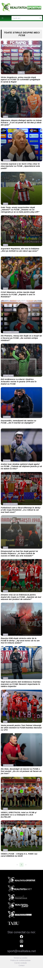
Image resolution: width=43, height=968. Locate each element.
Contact (21, 965)
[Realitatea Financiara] (21, 897)
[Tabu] (21, 923)
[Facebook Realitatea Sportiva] (21, 937)
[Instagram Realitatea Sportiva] (21, 941)
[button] (2, 18)
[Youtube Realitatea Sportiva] (21, 946)
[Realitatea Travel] (21, 906)
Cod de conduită (20, 963)
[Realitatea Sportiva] (21, 880)
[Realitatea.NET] (21, 889)
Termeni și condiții (20, 958)
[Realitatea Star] (21, 915)
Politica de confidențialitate (20, 960)
